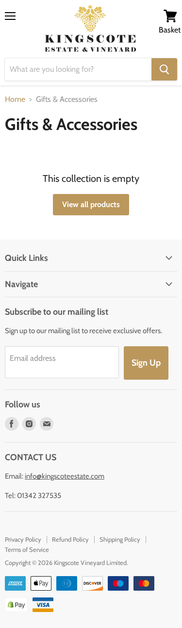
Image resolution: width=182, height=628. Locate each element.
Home (15, 99)
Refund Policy (70, 539)
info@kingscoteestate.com (64, 476)
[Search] (164, 69)
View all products (91, 204)
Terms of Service (27, 549)
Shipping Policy (119, 539)
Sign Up (146, 362)
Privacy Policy (23, 539)
